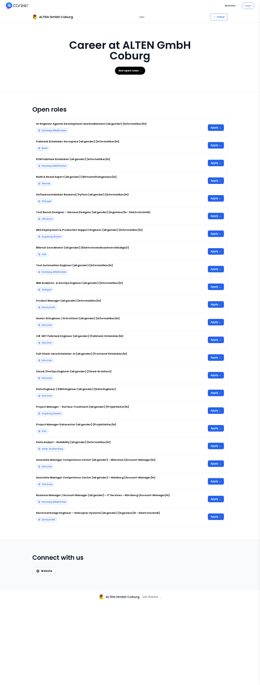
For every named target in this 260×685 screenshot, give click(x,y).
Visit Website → (151, 597)
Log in (248, 5)
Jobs (142, 17)
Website (46, 571)
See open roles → (130, 70)
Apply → (216, 127)
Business (230, 5)
